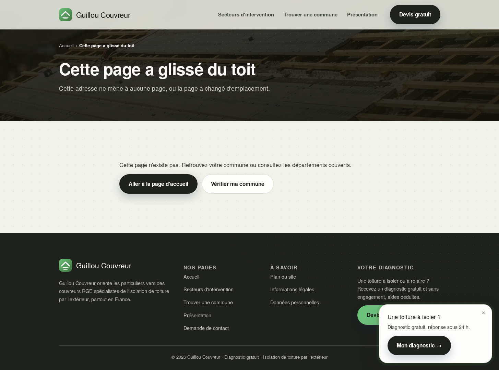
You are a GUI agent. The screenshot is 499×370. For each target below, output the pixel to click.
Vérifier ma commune (237, 184)
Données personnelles (294, 302)
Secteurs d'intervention (246, 14)
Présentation (362, 14)
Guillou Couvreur (103, 14)
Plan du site (283, 276)
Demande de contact (206, 327)
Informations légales (292, 289)
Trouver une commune (310, 14)
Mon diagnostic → (419, 345)
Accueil (66, 45)
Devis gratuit (415, 14)
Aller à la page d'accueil (158, 184)
